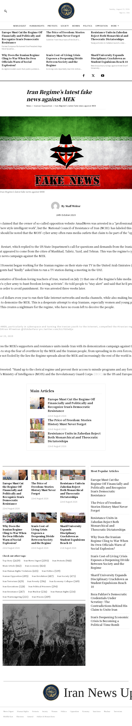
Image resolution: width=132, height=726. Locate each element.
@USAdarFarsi (29, 329)
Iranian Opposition (43, 105)
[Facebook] (83, 76)
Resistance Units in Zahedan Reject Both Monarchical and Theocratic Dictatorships (109, 36)
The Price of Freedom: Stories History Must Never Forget (65, 34)
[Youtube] (102, 76)
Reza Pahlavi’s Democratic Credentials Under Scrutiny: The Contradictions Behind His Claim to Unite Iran (109, 602)
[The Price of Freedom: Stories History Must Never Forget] (37, 424)
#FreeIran (14, 329)
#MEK (4, 326)
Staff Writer (72, 206)
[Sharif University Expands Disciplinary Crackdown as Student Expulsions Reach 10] (72, 518)
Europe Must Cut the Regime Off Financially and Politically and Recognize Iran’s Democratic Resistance (22, 37)
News (28, 105)
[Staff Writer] (56, 206)
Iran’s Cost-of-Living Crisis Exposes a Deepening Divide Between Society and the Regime (64, 60)
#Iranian (122, 326)
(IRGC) (98, 374)
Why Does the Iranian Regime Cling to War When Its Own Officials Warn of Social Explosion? (21, 60)
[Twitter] (93, 76)
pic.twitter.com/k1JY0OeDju (56, 329)
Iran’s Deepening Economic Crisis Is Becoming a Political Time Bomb (110, 621)
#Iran (5, 329)
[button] (5, 11)
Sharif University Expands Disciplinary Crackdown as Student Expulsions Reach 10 (109, 58)
